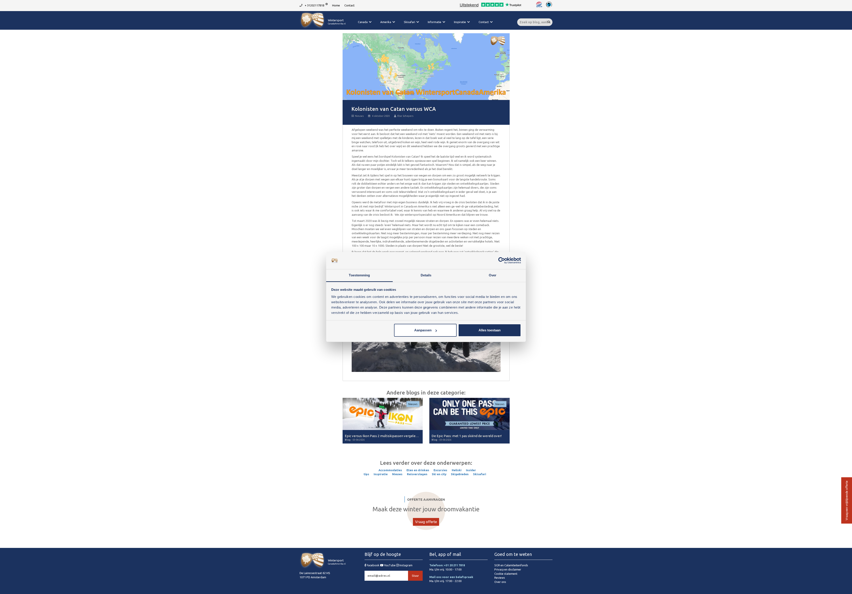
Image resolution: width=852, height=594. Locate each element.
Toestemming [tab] (359, 275)
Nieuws (359, 116)
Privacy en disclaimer (507, 569)
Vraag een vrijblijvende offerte (846, 500)
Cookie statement (505, 573)
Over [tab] (492, 275)
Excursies (440, 470)
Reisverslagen (417, 474)
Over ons (500, 581)
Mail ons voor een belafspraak (451, 576)
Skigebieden (460, 474)
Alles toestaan (490, 330)
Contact (349, 5)
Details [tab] (426, 275)
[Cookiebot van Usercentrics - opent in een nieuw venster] (501, 260)
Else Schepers (405, 116)
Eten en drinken (417, 470)
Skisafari (409, 21)
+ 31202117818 (314, 5)
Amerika (385, 21)
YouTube (389, 565)
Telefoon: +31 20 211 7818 (447, 565)
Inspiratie (460, 21)
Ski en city (439, 474)
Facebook (373, 565)
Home (336, 5)
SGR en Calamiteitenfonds (511, 565)
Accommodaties (390, 470)
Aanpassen (423, 330)
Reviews (499, 577)
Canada (363, 21)
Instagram (405, 565)
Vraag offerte (426, 522)
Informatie (434, 21)
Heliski (457, 470)
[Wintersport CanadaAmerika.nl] (323, 27)
